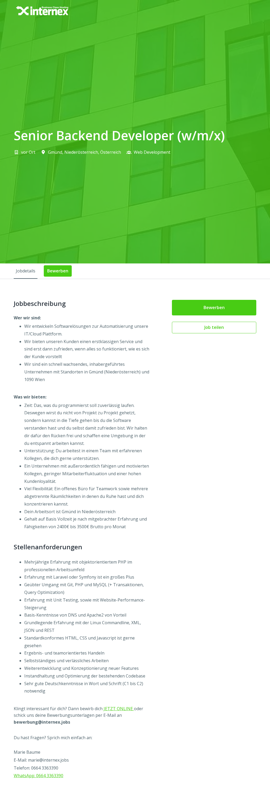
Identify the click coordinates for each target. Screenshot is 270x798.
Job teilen (214, 327)
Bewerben (214, 307)
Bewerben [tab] (57, 271)
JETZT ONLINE (119, 709)
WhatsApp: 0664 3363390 (38, 775)
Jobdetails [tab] (25, 271)
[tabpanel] (135, 543)
